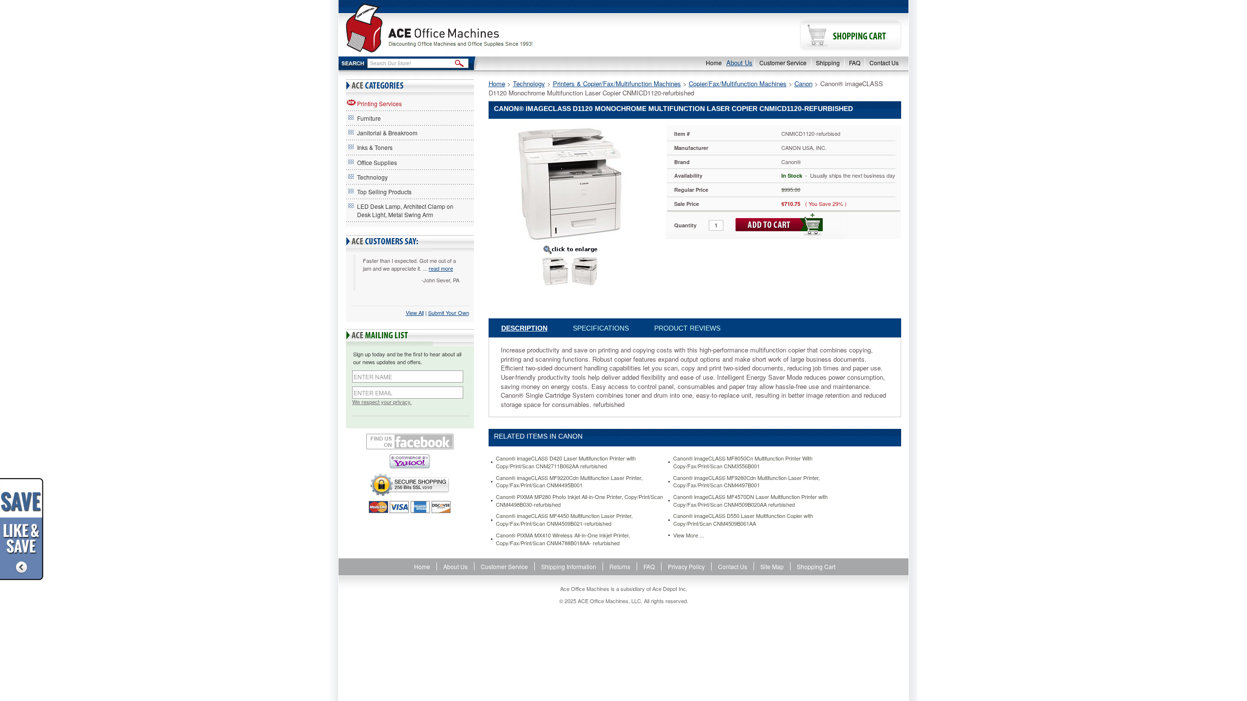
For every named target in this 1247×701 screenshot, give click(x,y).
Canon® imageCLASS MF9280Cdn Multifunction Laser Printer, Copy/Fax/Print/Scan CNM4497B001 (746, 481)
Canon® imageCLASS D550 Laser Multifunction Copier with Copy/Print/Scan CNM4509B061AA (743, 519)
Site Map (772, 566)
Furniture (369, 118)
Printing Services (379, 103)
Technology (372, 177)
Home (714, 62)
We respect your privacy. (382, 402)
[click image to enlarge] (570, 249)
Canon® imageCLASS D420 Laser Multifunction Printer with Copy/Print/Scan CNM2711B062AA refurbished (566, 462)
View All (415, 312)
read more (441, 268)
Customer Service (783, 62)
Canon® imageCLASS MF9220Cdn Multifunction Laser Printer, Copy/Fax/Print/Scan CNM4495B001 (569, 481)
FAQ (854, 62)
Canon (803, 83)
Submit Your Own (448, 312)
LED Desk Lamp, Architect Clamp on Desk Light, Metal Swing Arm (405, 210)
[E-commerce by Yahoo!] (410, 461)
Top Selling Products (384, 191)
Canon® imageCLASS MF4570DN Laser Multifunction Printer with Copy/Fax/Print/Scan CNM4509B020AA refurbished (750, 500)
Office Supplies (377, 162)
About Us (739, 62)
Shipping (828, 62)
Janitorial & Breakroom (387, 133)
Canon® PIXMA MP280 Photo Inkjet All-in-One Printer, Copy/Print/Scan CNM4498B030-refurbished (579, 500)
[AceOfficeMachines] (481, 28)
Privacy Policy (686, 566)
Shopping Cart (816, 566)
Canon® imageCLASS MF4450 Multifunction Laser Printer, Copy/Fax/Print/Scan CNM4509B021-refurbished (564, 519)
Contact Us (884, 62)
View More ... (688, 535)
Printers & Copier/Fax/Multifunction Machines (617, 83)
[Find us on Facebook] (410, 441)
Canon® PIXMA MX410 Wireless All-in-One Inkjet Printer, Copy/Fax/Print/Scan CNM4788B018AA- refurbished (563, 539)
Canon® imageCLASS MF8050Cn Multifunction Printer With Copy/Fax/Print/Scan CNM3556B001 (742, 462)
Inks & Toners (375, 147)
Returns (619, 566)
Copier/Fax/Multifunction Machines (738, 83)
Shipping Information (568, 566)
